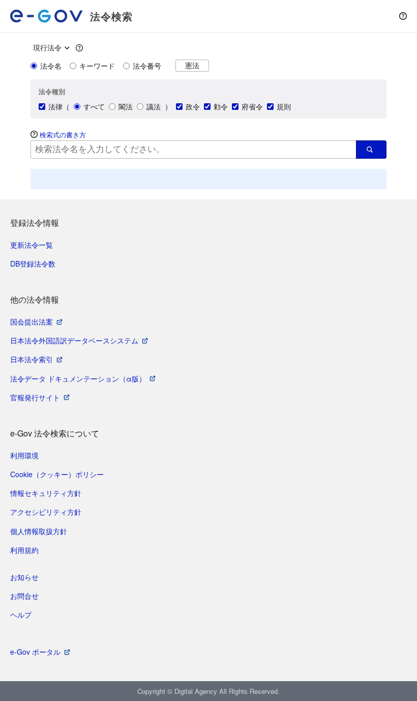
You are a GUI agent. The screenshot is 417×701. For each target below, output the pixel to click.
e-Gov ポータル (35, 652)
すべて (94, 106)
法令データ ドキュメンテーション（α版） (78, 378)
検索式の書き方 (63, 134)
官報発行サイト (35, 397)
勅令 (221, 106)
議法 (153, 106)
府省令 (252, 106)
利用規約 (24, 550)
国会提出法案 (31, 321)
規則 (284, 106)
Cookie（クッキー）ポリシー (57, 474)
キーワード (97, 66)
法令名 (51, 66)
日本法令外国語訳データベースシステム (74, 340)
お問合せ (24, 596)
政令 (193, 106)
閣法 (125, 106)
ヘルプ (21, 614)
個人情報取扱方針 (38, 531)
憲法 (192, 65)
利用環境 (24, 455)
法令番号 (147, 66)
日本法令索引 (31, 359)
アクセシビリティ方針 (45, 512)
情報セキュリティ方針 (45, 493)
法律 (55, 106)
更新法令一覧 (31, 245)
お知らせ (24, 577)
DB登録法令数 (32, 263)
